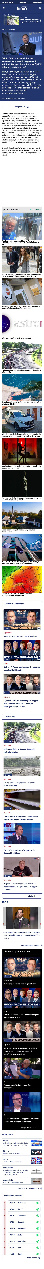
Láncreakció (8, 1180)
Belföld (12, 30)
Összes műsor (31, 1257)
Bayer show (8, 633)
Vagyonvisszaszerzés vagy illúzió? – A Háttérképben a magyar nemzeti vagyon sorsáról (20, 887)
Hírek (5, 1081)
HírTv (3, 30)
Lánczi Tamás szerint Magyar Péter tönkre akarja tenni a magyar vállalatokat (21, 1120)
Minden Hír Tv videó (28, 1128)
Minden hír (32, 896)
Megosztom (20, 107)
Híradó (5, 1140)
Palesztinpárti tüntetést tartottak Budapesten (17, 1086)
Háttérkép (7, 880)
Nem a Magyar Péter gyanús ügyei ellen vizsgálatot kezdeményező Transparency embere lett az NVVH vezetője (21, 935)
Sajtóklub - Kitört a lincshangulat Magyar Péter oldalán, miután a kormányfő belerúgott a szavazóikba (21, 704)
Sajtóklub (7, 697)
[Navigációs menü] (4, 8)
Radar (20, 1235)
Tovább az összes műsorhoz (28, 1188)
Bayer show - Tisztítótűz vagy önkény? (20, 636)
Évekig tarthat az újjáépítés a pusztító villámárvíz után (19, 784)
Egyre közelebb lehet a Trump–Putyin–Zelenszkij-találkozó (20, 851)
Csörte (6, 663)
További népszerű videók (30, 945)
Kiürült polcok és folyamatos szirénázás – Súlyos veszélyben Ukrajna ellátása (21, 817)
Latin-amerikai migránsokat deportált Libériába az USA (30, 21)
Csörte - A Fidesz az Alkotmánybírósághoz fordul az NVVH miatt (22, 668)
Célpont (6, 1151)
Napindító (7, 745)
